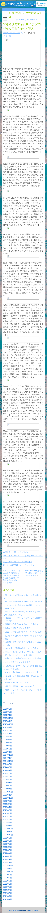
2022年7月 (7, 844)
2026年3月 (7, 709)
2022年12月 (8, 829)
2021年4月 (7, 890)
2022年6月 (7, 847)
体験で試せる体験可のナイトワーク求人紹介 (23, 658)
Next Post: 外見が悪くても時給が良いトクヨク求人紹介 (34, 573)
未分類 (8, 36)
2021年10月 (8, 872)
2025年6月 (7, 737)
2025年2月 (7, 749)
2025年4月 (7, 743)
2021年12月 (8, 865)
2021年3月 (7, 893)
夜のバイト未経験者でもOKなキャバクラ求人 (24, 601)
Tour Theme (14, 910)
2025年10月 (8, 724)
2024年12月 (8, 755)
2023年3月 (7, 819)
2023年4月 (7, 816)
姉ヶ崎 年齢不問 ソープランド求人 (18, 565)
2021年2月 (7, 896)
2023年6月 (7, 810)
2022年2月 (7, 859)
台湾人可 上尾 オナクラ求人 (16, 552)
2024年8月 (7, 767)
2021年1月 (7, 899)
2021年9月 (7, 875)
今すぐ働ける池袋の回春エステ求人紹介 (21, 648)
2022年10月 (8, 835)
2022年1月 (7, 862)
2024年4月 (7, 780)
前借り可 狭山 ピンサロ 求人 (17, 682)
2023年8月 (7, 804)
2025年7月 (7, 733)
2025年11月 (8, 721)
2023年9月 (7, 801)
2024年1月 (7, 789)
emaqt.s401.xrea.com (11, 33)
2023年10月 (8, 798)
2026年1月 (7, 715)
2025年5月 (7, 740)
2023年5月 (7, 813)
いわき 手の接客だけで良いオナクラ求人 (22, 672)
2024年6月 (7, 773)
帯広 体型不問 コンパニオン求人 (17, 562)
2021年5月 (7, 887)
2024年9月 (7, 764)
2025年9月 (7, 727)
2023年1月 (7, 826)
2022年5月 (7, 850)
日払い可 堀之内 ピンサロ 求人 (17, 628)
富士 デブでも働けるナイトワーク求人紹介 (23, 632)
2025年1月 (7, 752)
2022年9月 (7, 838)
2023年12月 (8, 792)
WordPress (33, 910)
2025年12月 (8, 718)
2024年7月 (7, 770)
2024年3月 (7, 783)
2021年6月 (7, 884)
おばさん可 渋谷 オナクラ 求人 (17, 662)
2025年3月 (7, 746)
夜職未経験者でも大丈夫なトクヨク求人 (21, 624)
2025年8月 (7, 730)
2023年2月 (7, 822)
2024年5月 (7, 776)
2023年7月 (7, 807)
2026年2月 (7, 712)
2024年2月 (7, 786)
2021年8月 (7, 878)
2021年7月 (7, 881)
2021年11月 (8, 869)
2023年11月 (8, 795)
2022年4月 (7, 853)
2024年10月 (8, 761)
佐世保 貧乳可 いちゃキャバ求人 (19, 686)
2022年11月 (8, 832)
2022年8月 (7, 841)
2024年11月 (8, 758)
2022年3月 (7, 856)
